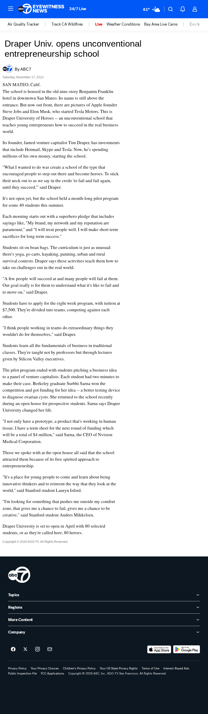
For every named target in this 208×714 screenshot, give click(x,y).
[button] (10, 9)
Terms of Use (150, 668)
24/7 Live (77, 8)
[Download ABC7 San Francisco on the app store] (159, 649)
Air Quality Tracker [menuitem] (23, 24)
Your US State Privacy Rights (119, 668)
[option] (29, 24)
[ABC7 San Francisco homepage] (41, 9)
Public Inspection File (22, 673)
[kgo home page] (19, 575)
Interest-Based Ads (176, 668)
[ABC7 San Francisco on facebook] (13, 649)
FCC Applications (52, 673)
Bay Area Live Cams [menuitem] (160, 24)
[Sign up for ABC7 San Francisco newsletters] (50, 649)
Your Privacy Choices (45, 668)
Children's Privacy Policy (79, 668)
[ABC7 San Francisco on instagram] (37, 649)
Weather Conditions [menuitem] (123, 24)
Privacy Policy (17, 668)
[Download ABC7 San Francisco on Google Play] (186, 649)
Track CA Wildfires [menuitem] (67, 24)
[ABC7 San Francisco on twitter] (25, 649)
